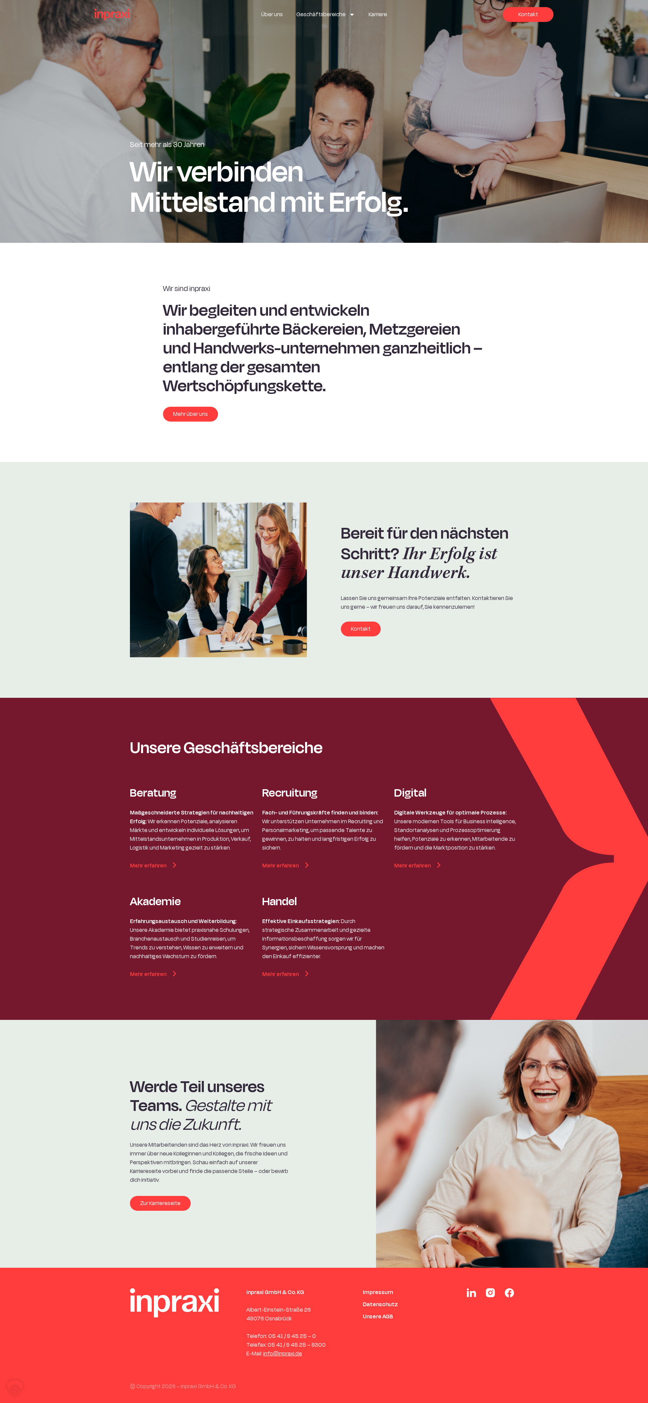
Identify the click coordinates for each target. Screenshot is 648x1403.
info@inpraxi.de (282, 1354)
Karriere (378, 14)
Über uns (272, 14)
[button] (15, 1388)
